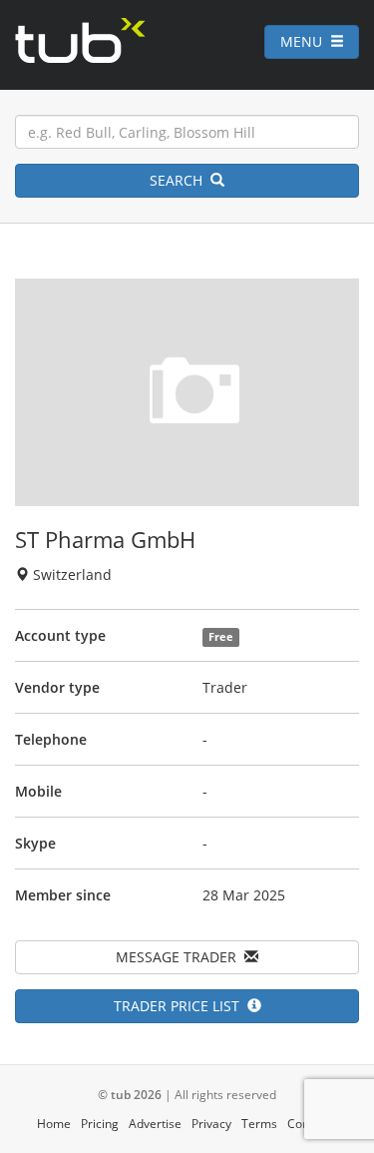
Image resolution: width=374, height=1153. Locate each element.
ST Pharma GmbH (105, 539)
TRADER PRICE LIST (180, 1005)
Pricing (100, 1123)
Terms (259, 1123)
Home (54, 1123)
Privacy (211, 1123)
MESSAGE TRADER (180, 956)
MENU (305, 41)
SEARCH (180, 180)
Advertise (155, 1123)
